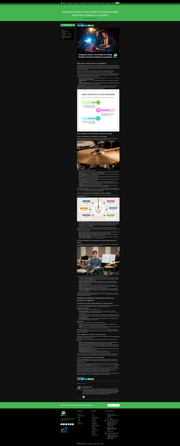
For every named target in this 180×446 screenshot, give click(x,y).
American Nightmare (96, 425)
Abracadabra (94, 423)
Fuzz (93, 414)
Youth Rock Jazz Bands (103, 294)
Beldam (93, 427)
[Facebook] (78, 25)
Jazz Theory (94, 238)
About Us (79, 414)
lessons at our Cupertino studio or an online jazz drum (98, 329)
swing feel (89, 173)
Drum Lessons (79, 190)
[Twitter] (82, 25)
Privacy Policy (89, 443)
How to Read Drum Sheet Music (113, 350)
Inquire (79, 419)
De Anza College (90, 80)
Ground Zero (94, 419)
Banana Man (94, 422)
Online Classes (86, 326)
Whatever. (94, 420)
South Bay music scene (110, 78)
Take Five (93, 433)
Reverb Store (80, 423)
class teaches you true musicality (95, 188)
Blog (79, 417)
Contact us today (90, 374)
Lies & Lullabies (95, 417)
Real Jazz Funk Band (100, 364)
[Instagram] (92, 25)
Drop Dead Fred (95, 430)
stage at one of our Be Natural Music (106, 366)
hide (66, 30)
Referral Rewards (81, 415)
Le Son (93, 415)
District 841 (94, 428)
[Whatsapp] (89, 25)
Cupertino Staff (113, 292)
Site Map (94, 443)
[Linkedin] (85, 25)
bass (81, 178)
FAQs (79, 420)
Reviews (79, 422)
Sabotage (93, 431)
